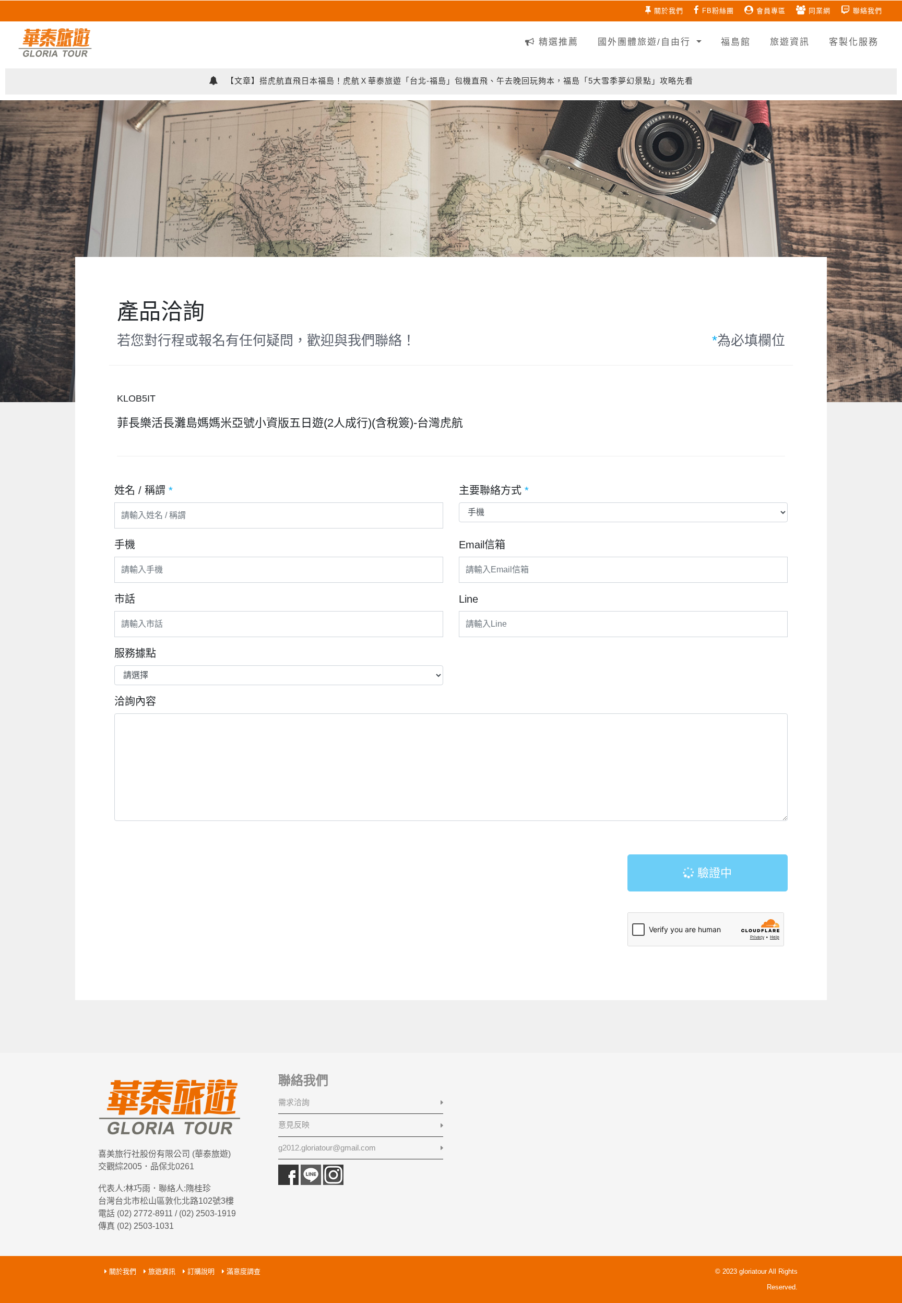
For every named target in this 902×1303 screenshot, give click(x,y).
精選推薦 (556, 42)
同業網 (819, 11)
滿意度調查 (243, 1271)
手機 (124, 544)
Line (468, 599)
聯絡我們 (867, 11)
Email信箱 (482, 544)
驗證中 (713, 872)
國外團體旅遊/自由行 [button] (644, 42)
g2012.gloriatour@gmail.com (327, 1147)
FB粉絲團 (718, 11)
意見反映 (294, 1124)
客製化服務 (852, 42)
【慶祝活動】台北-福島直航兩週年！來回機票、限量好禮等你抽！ (459, 81)
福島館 (734, 42)
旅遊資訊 (788, 42)
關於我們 (668, 11)
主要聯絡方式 (494, 490)
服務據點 (135, 653)
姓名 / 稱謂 (143, 490)
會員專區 (771, 11)
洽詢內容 (135, 701)
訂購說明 (201, 1271)
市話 (124, 599)
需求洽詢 (294, 1102)
